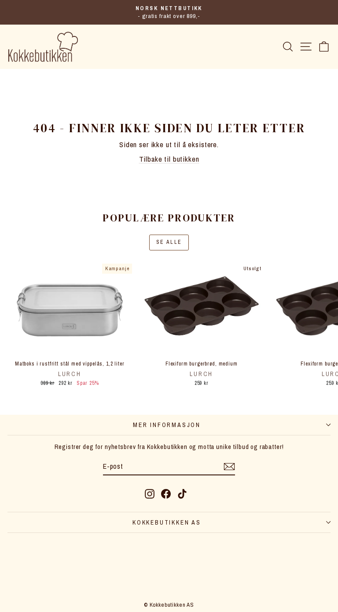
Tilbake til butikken (169, 159)
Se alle (169, 242)
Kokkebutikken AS (166, 522)
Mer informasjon (167, 425)
